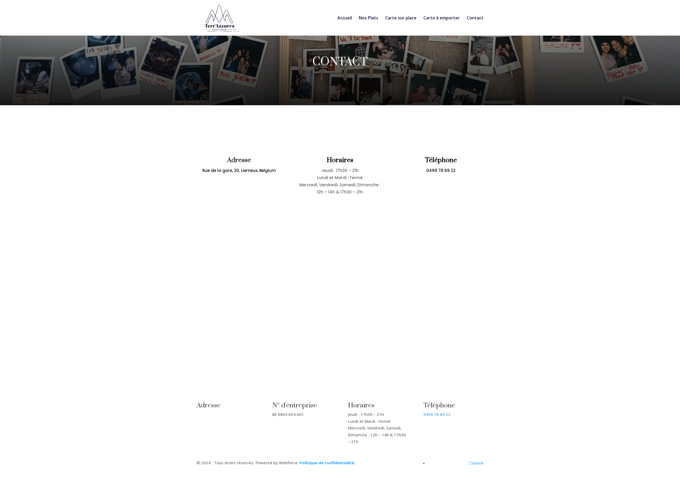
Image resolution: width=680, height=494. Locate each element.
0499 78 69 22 (441, 170)
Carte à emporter (441, 18)
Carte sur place (400, 18)
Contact (475, 18)
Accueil (344, 18)
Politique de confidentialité (327, 462)
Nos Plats (368, 18)
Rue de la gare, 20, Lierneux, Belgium (239, 170)
